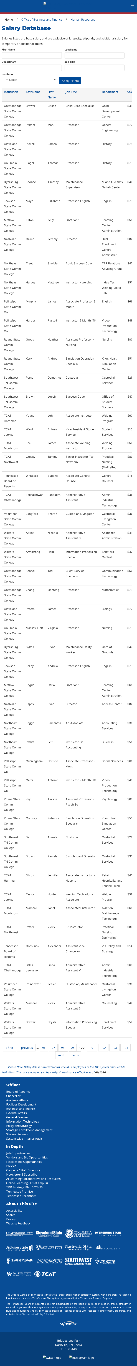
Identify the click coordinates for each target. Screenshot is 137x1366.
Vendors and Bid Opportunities (27, 1157)
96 (43, 1048)
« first (9, 1048)
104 (125, 1048)
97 (53, 1048)
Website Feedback (18, 1223)
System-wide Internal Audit (24, 1139)
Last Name (71, 49)
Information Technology (22, 1121)
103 (114, 1048)
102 (103, 1048)
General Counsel (17, 1117)
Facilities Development (21, 1104)
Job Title (70, 61)
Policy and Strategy (19, 1126)
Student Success (17, 1134)
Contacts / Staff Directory (23, 1170)
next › (61, 1055)
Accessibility (14, 1211)
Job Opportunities (18, 1153)
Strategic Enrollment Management (29, 1130)
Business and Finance (20, 1109)
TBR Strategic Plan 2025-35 (24, 1187)
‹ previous (26, 1048)
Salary (131, 92)
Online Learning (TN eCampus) (27, 1183)
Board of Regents (18, 1092)
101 (92, 1048)
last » (75, 1055)
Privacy (11, 1219)
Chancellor (13, 1096)
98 (62, 1048)
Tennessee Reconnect (21, 1196)
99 (72, 1048)
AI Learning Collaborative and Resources (33, 1179)
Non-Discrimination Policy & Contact (35, 1314)
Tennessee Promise (19, 1192)
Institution (8, 74)
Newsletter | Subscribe (21, 1174)
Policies (11, 1166)
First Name (8, 49)
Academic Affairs (17, 1100)
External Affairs (16, 1113)
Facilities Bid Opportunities (24, 1162)
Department (9, 61)
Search (10, 1215)
